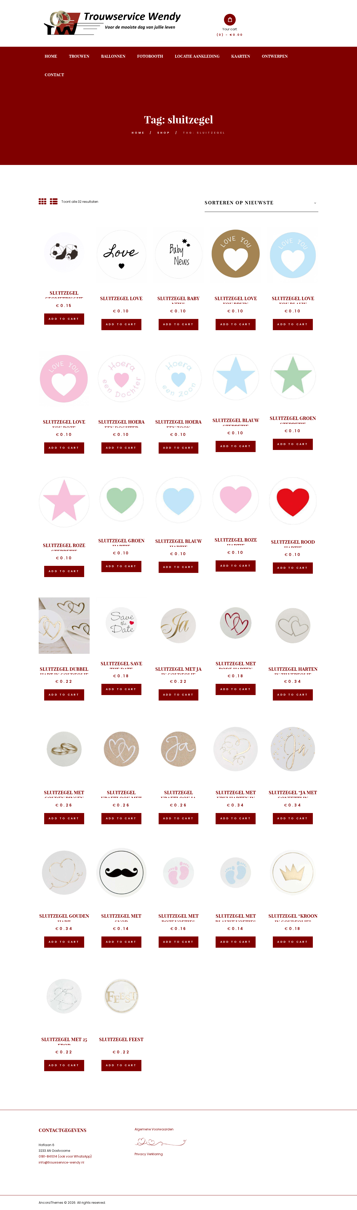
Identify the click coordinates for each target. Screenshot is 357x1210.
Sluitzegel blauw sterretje (235, 423)
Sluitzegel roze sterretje (64, 548)
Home (138, 133)
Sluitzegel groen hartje (121, 544)
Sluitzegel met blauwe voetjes (235, 919)
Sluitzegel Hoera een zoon (178, 425)
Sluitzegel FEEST (121, 1039)
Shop (163, 133)
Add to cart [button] (64, 319)
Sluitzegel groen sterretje (293, 421)
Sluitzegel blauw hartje (178, 544)
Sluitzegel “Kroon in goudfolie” (293, 919)
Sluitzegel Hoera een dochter (121, 425)
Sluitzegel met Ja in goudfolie (178, 672)
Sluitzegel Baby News (178, 301)
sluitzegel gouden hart (64, 919)
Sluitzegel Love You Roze (64, 425)
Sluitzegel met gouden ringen (64, 796)
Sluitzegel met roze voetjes (178, 919)
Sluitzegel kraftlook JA (178, 796)
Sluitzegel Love (121, 298)
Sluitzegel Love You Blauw (293, 301)
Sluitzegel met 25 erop (64, 1042)
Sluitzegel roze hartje (236, 543)
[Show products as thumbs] (42, 202)
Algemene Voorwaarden (154, 1129)
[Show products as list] (53, 202)
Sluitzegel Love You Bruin (236, 301)
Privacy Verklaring (149, 1154)
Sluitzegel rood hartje (293, 545)
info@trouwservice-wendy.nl (61, 1162)
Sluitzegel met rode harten (236, 667)
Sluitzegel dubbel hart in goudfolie (64, 672)
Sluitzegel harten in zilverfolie (293, 672)
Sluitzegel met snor (121, 919)
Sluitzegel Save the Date (121, 667)
